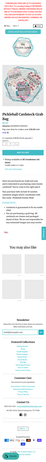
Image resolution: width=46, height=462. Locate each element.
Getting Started (22, 346)
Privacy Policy (23, 392)
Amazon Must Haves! (23, 370)
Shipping (6, 126)
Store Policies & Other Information (23, 386)
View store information (13, 169)
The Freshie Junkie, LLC (26, 452)
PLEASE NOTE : (9, 202)
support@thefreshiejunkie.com (29, 406)
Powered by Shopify (23, 454)
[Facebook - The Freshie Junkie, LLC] (20, 414)
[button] (23, 138)
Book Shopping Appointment (23, 32)
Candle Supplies (22, 352)
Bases (23, 349)
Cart (39, 26)
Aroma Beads (22, 360)
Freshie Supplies (22, 354)
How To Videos (23, 367)
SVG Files (23, 362)
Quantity (5, 141)
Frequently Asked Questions (23, 389)
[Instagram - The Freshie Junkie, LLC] (25, 414)
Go (41, 332)
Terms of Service (23, 394)
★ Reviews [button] (44, 233)
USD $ (15, 26)
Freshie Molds (22, 357)
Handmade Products (23, 365)
